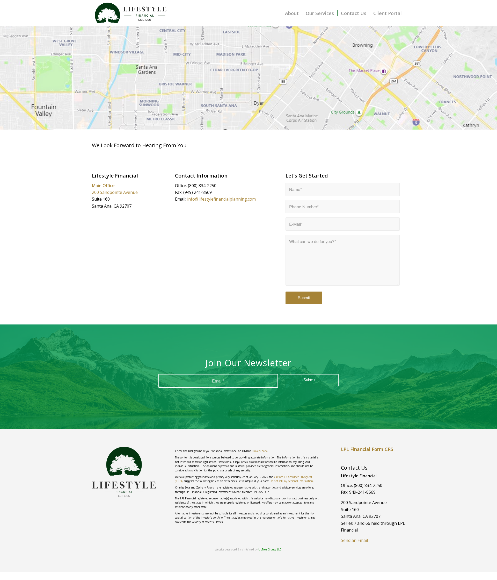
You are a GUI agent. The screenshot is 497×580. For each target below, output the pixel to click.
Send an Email (354, 540)
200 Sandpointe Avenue (115, 192)
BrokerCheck (259, 451)
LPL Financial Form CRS (367, 449)
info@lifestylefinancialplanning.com (221, 199)
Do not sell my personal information (291, 481)
